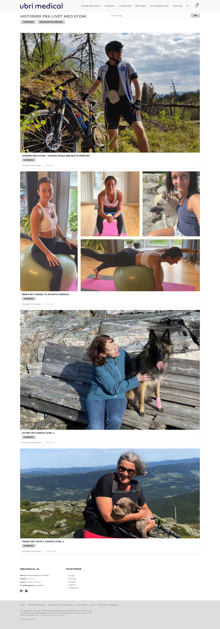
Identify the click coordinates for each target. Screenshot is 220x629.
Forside (71, 576)
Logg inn (72, 585)
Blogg (92, 605)
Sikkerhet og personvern (60, 605)
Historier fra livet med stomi (53, 16)
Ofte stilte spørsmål (108, 605)
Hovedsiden (28, 22)
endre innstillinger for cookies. (55, 615)
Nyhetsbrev (81, 605)
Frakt (23, 605)
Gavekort (72, 582)
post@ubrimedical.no (33, 582)
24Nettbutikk (31, 619)
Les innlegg (29, 160)
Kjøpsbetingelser (36, 605)
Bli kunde (72, 579)
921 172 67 (30, 579)
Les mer (40, 615)
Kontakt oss (73, 588)
